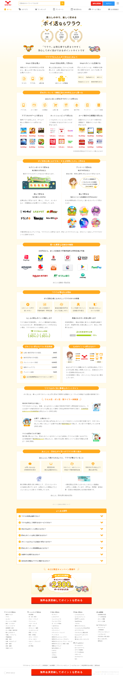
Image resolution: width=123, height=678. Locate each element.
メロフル (77, 623)
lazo (76, 659)
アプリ (7, 616)
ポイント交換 (101, 621)
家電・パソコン (33, 632)
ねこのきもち (55, 628)
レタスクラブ (55, 616)
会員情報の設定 (102, 614)
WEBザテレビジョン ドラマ (59, 637)
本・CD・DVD (32, 616)
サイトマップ (101, 627)
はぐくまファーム (79, 647)
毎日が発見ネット (56, 648)
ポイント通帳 (101, 619)
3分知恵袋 (54, 657)
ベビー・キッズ (33, 623)
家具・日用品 (32, 634)
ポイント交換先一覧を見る (61, 282)
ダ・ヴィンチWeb (56, 623)
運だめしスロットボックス (82, 639)
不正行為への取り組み (104, 636)
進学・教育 (9, 643)
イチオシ (54, 655)
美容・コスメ (32, 625)
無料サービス (9, 614)
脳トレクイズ (78, 637)
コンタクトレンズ (33, 630)
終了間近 (31, 646)
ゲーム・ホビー (33, 639)
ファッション (32, 621)
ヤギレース (78, 654)
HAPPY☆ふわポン (80, 619)
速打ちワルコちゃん (80, 625)
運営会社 (100, 641)
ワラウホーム (26, 665)
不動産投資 (9, 637)
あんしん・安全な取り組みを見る (61, 495)
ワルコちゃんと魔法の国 (81, 632)
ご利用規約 (101, 629)
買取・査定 (9, 639)
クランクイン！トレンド (58, 632)
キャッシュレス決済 (11, 621)
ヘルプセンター (102, 634)
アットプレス (55, 634)
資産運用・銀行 (10, 628)
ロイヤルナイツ (79, 656)
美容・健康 (9, 646)
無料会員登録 (97, 3)
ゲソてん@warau (79, 652)
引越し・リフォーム (11, 634)
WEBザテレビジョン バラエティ (60, 639)
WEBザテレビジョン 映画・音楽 (60, 643)
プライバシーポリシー (104, 632)
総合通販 (31, 614)
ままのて (54, 652)
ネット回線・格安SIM (11, 630)
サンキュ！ (55, 614)
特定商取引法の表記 (87, 665)
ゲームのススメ (79, 645)
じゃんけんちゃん (79, 614)
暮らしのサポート (10, 632)
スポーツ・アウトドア (34, 641)
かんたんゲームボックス (81, 634)
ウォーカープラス (56, 621)
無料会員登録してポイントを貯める (61, 600)
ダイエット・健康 (33, 628)
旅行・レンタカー (10, 623)
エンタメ (8, 619)
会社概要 (52, 665)
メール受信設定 (102, 616)
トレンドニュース (56, 619)
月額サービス (9, 648)
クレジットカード (10, 625)
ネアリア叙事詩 (79, 650)
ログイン (108, 3)
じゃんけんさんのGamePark (82, 628)
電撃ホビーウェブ (56, 646)
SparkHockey (78, 621)
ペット (30, 643)
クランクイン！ (56, 630)
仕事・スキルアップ (11, 641)
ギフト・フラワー (33, 637)
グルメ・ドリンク (33, 619)
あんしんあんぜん (102, 638)
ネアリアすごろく (79, 630)
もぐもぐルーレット (80, 616)
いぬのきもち (55, 625)
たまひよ (54, 650)
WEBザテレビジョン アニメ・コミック (62, 641)
